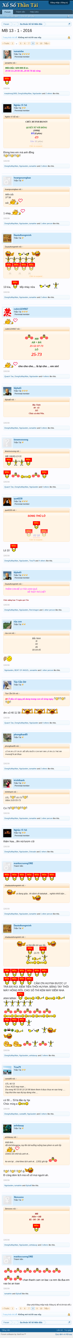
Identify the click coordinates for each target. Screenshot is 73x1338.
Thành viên (20, 12)
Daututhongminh (22, 235)
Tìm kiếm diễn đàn (10, 16)
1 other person (47, 223)
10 (41, 43)
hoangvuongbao (22, 177)
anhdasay (33, 1055)
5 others (44, 428)
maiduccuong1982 (23, 863)
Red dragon (34, 610)
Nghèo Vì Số (20, 105)
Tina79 (32, 561)
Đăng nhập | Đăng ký (59, 3)
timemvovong (21, 439)
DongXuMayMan (25, 93)
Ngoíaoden (37, 93)
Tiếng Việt (6, 1330)
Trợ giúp (67, 1330)
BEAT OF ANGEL (21, 670)
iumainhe (19, 51)
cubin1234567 (21, 309)
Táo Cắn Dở (20, 682)
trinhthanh (19, 780)
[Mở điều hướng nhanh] (69, 24)
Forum (8, 12)
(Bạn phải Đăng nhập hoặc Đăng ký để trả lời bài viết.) (49, 1305)
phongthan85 (21, 734)
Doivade (32, 852)
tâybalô (17, 388)
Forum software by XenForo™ (13, 1334)
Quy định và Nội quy (63, 1334)
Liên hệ (60, 1330)
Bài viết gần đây (28, 16)
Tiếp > (46, 43)
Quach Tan (9, 376)
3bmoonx (19, 1197)
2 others (49, 93)
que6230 (18, 498)
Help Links (34, 12)
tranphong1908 (10, 93)
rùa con (18, 621)
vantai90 (22, 1114)
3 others (43, 1114)
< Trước (6, 43)
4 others (45, 376)
